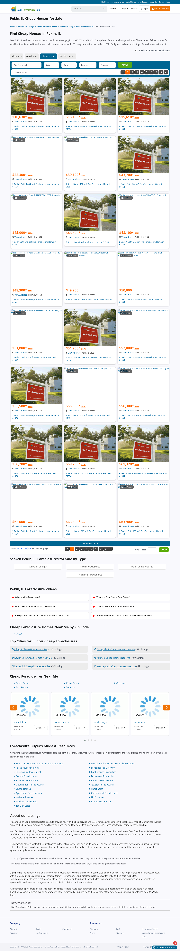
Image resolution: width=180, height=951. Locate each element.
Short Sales (97, 788)
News (92, 933)
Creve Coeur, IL (62, 722)
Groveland (121, 683)
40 (26, 548)
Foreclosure (31, 56)
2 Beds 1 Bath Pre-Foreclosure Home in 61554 (87, 242)
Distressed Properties (102, 776)
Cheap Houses (48, 56)
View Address (20, 121)
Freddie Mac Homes (26, 801)
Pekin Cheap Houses (142, 566)
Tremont (70, 687)
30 (22, 548)
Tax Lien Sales (23, 805)
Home (113, 8)
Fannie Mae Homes (101, 801)
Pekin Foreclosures (90, 566)
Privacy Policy (123, 947)
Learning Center (150, 929)
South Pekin (22, 683)
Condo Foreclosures (26, 776)
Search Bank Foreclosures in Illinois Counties (39, 763)
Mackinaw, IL (100, 722)
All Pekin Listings (38, 566)
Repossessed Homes (102, 780)
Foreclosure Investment (28, 772)
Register (14, 933)
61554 (19, 633)
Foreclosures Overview (103, 767)
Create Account (161, 8)
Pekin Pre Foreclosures (90, 574)
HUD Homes (97, 797)
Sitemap (94, 929)
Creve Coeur (72, 683)
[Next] (166, 72)
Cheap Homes (23, 788)
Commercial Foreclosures (104, 793)
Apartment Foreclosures (29, 793)
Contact (133, 8)
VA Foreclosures (24, 797)
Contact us (67, 929)
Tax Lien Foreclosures (102, 784)
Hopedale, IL (20, 722)
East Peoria (22, 687)
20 (18, 548)
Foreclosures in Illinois (28, 767)
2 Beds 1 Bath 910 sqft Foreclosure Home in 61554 (89, 299)
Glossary (120, 933)
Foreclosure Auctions (27, 780)
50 (29, 548)
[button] (85, 740)
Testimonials (42, 933)
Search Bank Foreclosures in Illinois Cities (113, 763)
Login (145, 8)
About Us (14, 929)
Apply (125, 65)
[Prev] (123, 72)
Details (39, 727)
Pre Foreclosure (67, 56)
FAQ (118, 929)
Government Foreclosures (30, 784)
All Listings (17, 56)
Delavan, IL (139, 722)
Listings (122, 8)
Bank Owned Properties (103, 772)
